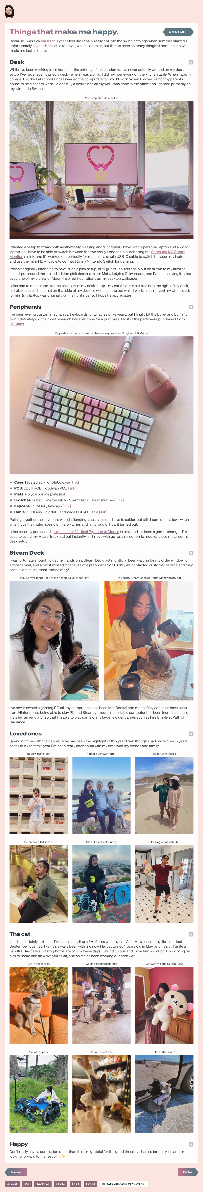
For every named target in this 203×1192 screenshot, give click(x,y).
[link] (75, 482)
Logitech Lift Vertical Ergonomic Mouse (86, 531)
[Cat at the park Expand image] (39, 1094)
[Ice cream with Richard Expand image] (39, 884)
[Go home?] (9, 11)
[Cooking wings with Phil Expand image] (164, 884)
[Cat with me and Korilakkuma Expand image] (164, 1005)
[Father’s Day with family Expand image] (101, 795)
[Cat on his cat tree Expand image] (101, 1094)
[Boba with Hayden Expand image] (39, 795)
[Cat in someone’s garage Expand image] (101, 1005)
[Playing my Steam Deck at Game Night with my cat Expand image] (148, 641)
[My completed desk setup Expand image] (101, 170)
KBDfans (17, 323)
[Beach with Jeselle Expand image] (164, 795)
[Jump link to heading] (191, 62)
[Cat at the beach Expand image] (164, 1094)
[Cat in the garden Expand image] (39, 1005)
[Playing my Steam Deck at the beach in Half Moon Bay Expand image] (54, 641)
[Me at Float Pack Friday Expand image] (101, 884)
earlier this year (53, 40)
